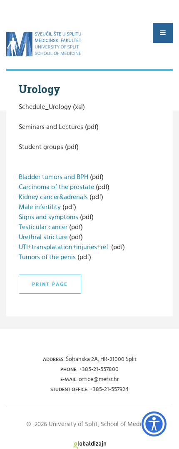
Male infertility (40, 207)
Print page (50, 284)
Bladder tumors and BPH (54, 177)
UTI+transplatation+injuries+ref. (64, 247)
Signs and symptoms (48, 217)
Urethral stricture (44, 237)
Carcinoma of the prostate (57, 187)
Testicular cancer (43, 227)
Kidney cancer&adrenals (53, 197)
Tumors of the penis (47, 257)
